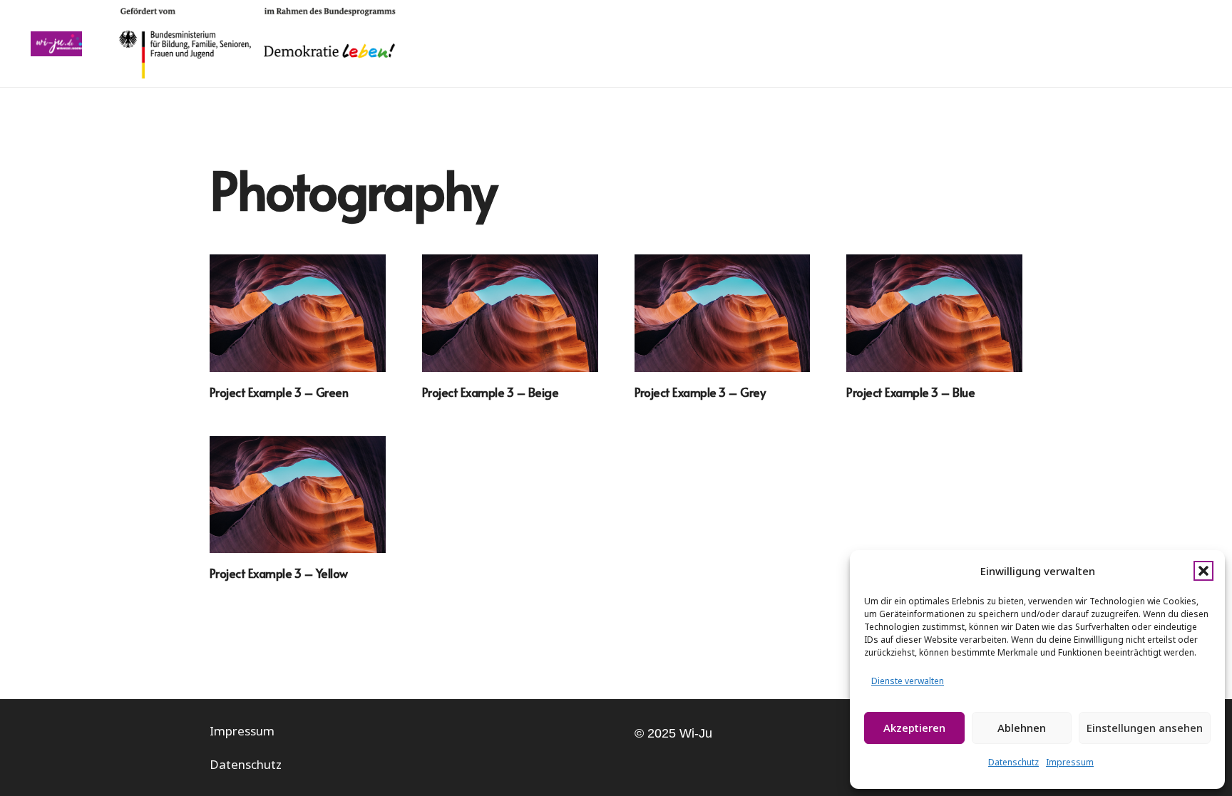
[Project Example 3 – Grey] (723, 313)
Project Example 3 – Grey (700, 391)
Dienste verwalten (907, 681)
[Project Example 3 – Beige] (510, 313)
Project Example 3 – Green (279, 391)
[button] (1203, 571)
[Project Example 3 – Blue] (934, 313)
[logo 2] (57, 43)
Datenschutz (1013, 762)
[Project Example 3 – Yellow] (298, 495)
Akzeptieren (914, 727)
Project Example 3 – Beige (490, 391)
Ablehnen (1021, 727)
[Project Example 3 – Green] (298, 313)
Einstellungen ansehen (1145, 727)
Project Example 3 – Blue (910, 391)
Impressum (1070, 762)
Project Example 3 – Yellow (279, 573)
